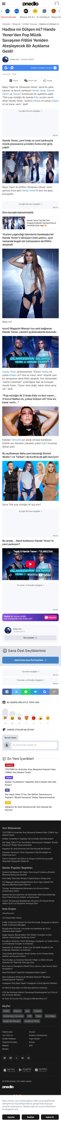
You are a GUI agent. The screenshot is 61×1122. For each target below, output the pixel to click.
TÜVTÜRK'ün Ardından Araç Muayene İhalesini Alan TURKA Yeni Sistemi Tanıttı (30, 771)
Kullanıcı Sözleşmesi (38, 1035)
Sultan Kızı (22, 59)
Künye (32, 1042)
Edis (36, 97)
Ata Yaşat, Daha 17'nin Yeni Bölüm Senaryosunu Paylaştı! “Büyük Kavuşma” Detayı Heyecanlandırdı (30, 796)
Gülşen (55, 100)
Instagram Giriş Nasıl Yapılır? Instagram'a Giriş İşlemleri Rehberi (29, 983)
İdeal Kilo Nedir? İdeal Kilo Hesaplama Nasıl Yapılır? (24, 972)
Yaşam (9, 777)
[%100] (25, 11)
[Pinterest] (28, 1058)
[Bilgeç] (53, 11)
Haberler (6, 24)
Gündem (9, 765)
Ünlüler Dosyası (30, 24)
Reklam (5, 1045)
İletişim (5, 1049)
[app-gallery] (42, 1069)
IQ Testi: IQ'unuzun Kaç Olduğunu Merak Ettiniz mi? (24, 998)
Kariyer (32, 1032)
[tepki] (5, 718)
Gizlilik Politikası (9, 1039)
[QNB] (35, 11)
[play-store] (26, 1069)
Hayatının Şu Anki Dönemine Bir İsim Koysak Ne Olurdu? (28, 808)
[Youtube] (22, 1058)
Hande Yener (39, 90)
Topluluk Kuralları (9, 1042)
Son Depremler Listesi (11, 918)
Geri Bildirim (7, 1035)
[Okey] (16, 11)
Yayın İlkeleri (34, 1039)
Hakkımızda (7, 1032)
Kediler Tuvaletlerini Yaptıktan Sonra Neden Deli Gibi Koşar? (30, 783)
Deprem (17, 1011)
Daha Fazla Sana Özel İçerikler (28, 660)
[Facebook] (10, 1058)
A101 (29, 1016)
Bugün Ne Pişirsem (11, 1021)
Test (8, 803)
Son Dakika (50, 1016)
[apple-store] (10, 1069)
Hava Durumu (8, 913)
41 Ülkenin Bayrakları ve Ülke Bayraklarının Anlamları (24, 988)
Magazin (16, 24)
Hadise (36, 100)
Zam (27, 1011)
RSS (30, 1045)
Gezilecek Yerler (32, 1021)
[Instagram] (4, 1058)
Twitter (6, 1011)
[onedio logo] (28, 1087)
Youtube (37, 1011)
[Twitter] (16, 1058)
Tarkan (16, 93)
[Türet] (44, 11)
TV (7, 790)
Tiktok (38, 1016)
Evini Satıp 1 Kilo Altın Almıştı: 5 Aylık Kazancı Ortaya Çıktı (26, 878)
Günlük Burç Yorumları (13, 1016)
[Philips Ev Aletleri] (7, 11)
